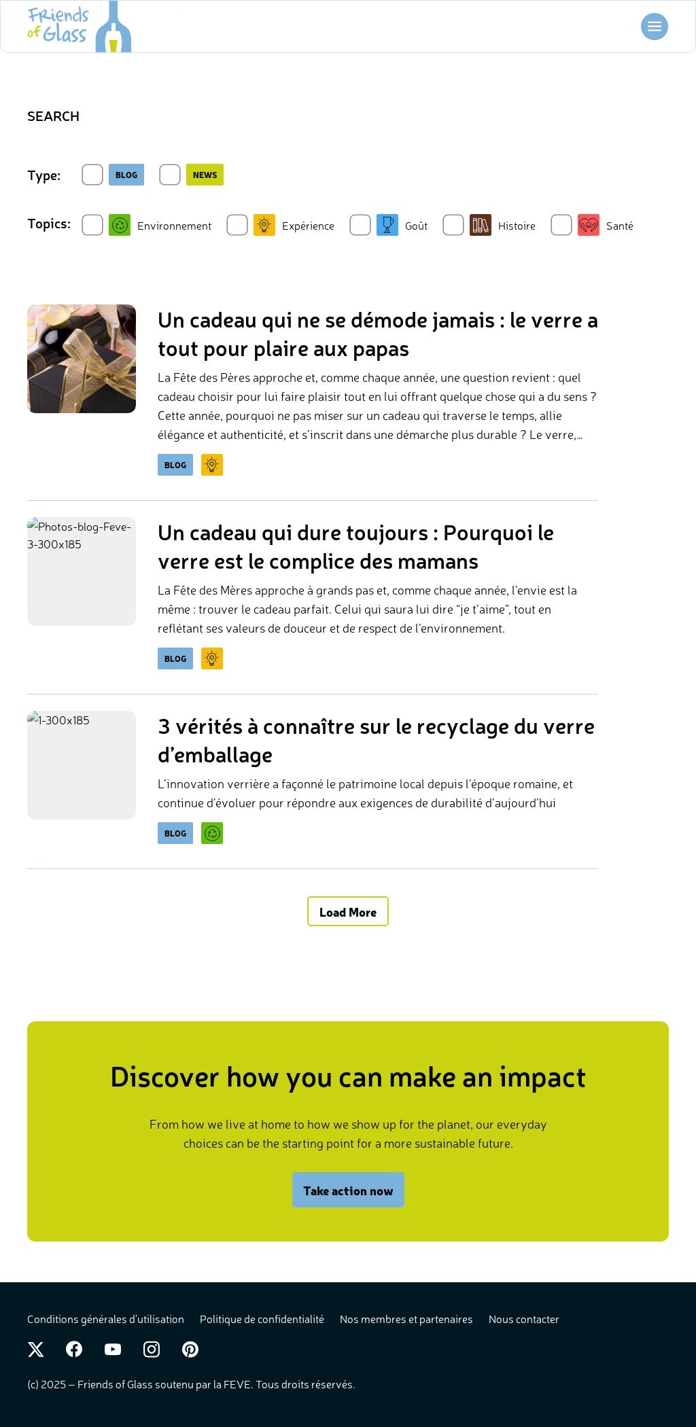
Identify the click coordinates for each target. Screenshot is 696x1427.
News (205, 174)
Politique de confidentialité (263, 1318)
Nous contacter (524, 1318)
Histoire (517, 224)
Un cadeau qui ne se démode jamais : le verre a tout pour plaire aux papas (378, 333)
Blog (126, 174)
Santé (619, 224)
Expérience (308, 224)
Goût (416, 224)
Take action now (348, 1190)
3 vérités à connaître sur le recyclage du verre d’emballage (376, 739)
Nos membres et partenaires (407, 1318)
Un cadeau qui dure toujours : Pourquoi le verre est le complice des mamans (356, 545)
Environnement (174, 224)
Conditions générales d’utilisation (106, 1318)
